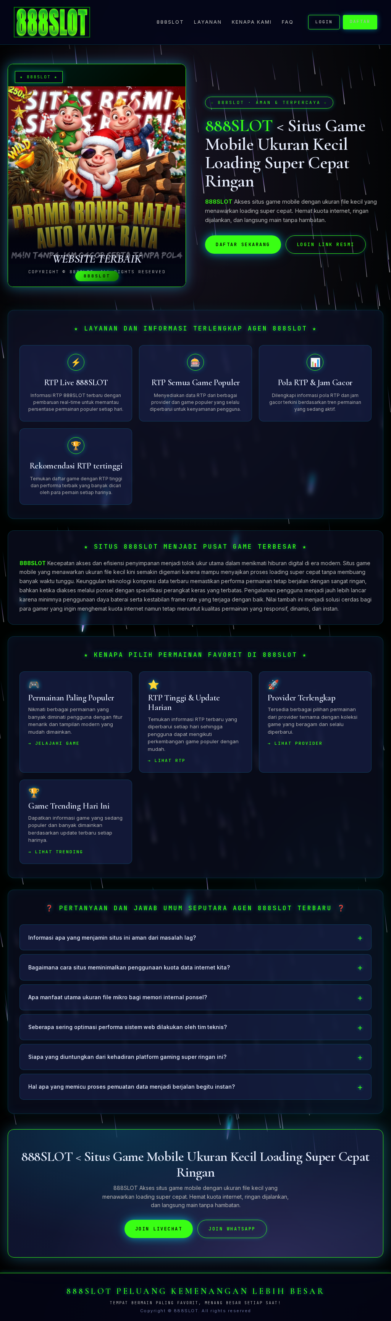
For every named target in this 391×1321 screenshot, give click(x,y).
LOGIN (324, 21)
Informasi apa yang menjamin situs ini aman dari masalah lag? (112, 937)
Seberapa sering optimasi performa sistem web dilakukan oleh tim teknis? (127, 1027)
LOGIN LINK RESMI (326, 245)
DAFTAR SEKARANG (243, 245)
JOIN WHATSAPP (232, 1229)
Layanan (208, 22)
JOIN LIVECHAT (159, 1229)
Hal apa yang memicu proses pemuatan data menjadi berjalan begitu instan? (131, 1086)
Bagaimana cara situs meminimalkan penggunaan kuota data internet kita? (129, 967)
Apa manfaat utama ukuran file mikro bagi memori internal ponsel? (117, 997)
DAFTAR (360, 21)
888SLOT (170, 22)
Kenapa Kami (252, 22)
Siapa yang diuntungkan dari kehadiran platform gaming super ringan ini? (127, 1057)
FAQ (288, 22)
